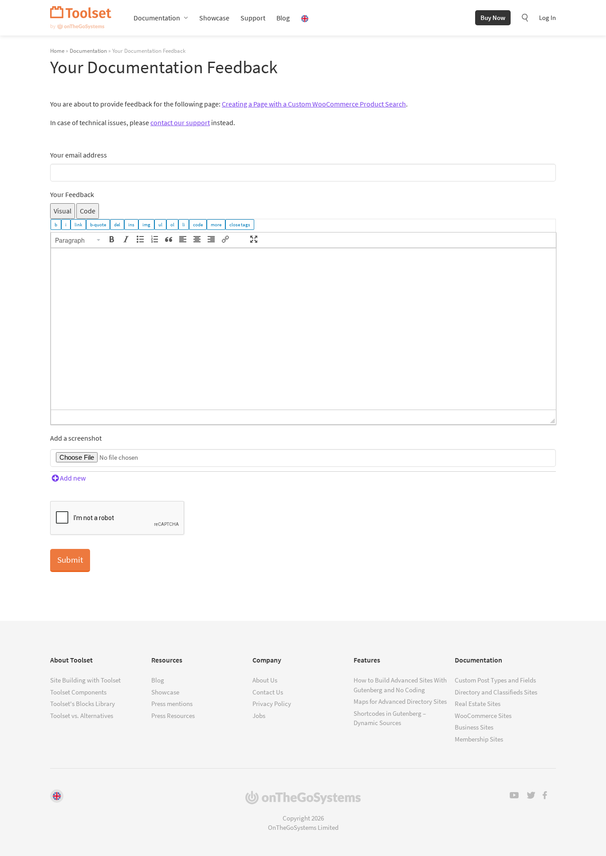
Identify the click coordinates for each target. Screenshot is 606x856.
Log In (547, 17)
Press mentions (172, 703)
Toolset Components (78, 692)
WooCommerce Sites (483, 715)
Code (87, 210)
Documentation (157, 17)
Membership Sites (479, 739)
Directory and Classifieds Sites (496, 692)
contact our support (180, 122)
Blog (283, 17)
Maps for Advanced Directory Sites (400, 701)
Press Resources (173, 715)
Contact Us (267, 692)
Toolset (80, 17)
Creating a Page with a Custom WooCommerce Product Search (314, 103)
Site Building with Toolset (85, 680)
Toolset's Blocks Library (82, 703)
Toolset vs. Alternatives (81, 715)
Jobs (258, 715)
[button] (78, 240)
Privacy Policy (271, 703)
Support (252, 17)
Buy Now (492, 17)
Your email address (78, 154)
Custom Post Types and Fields (495, 680)
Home (57, 50)
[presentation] (78, 240)
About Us (264, 680)
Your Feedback (72, 194)
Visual (62, 210)
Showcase (214, 17)
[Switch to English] (57, 796)
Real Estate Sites (477, 703)
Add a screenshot (76, 438)
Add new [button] (73, 478)
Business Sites (474, 727)
